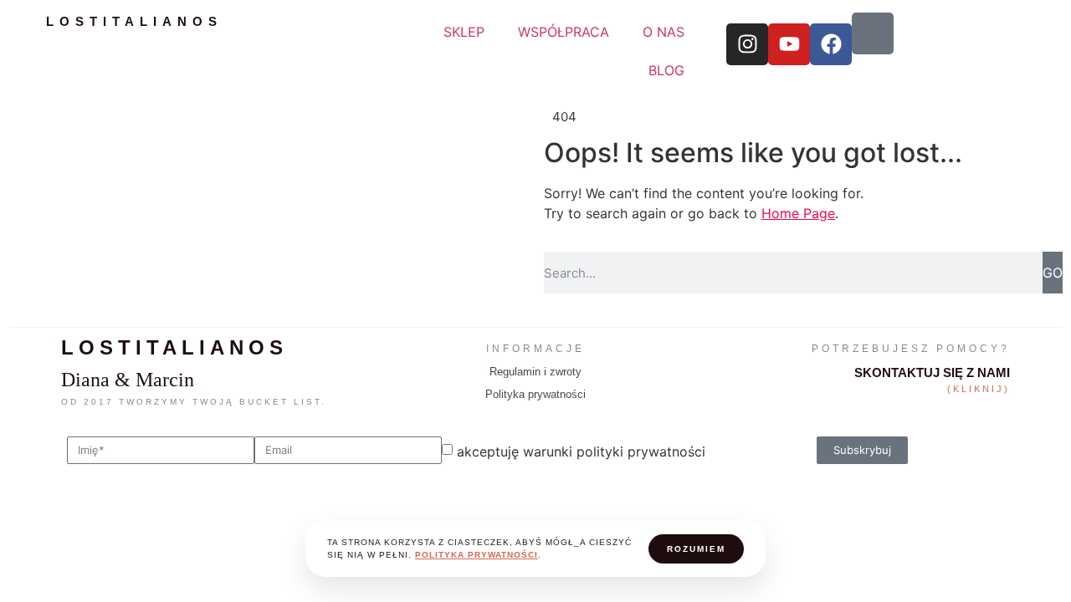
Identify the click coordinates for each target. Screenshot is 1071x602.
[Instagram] (747, 44)
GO (1053, 272)
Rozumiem (696, 549)
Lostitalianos (134, 21)
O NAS (663, 31)
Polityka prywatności (535, 394)
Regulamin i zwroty (535, 371)
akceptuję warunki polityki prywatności (581, 451)
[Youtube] (789, 44)
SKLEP (463, 31)
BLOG (666, 70)
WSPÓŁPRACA (563, 31)
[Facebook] (831, 44)
